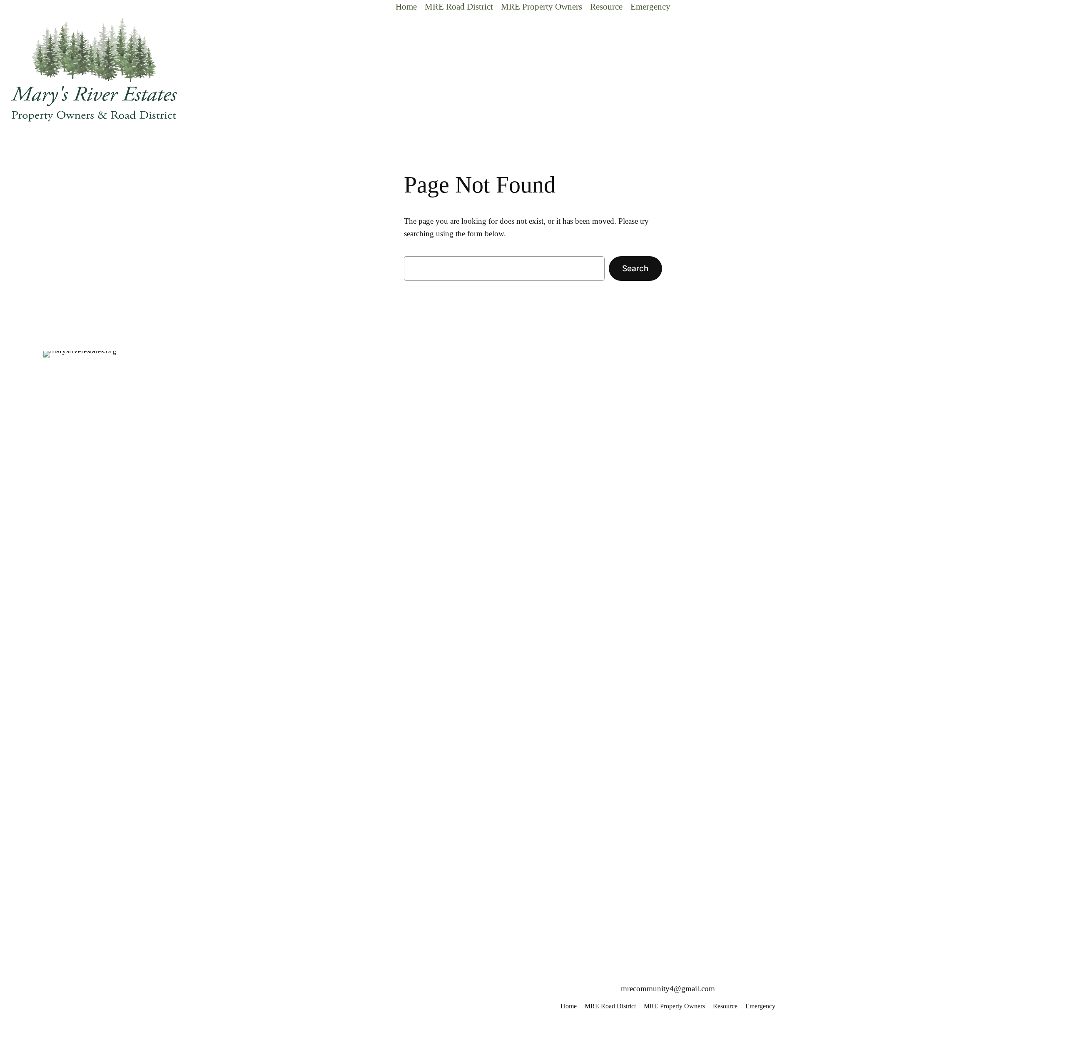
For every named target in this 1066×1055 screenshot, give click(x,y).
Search (635, 268)
